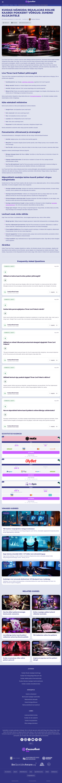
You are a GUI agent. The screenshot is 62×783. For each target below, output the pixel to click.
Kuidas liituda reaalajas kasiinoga (31, 673)
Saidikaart (48, 780)
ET (30, 743)
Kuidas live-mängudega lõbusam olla (31, 675)
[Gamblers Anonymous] (42, 764)
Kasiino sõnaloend (31, 694)
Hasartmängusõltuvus (31, 702)
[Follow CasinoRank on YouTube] (32, 739)
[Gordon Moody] (47, 758)
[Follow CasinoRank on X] (29, 739)
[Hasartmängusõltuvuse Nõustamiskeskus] (31, 758)
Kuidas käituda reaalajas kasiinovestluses (31, 681)
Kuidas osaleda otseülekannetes (31, 684)
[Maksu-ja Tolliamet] (15, 758)
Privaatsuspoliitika (32, 780)
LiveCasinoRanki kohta (31, 715)
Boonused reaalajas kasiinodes (31, 697)
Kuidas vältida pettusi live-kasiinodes (31, 678)
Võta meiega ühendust (31, 723)
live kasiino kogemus (35, 96)
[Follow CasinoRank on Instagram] (25, 739)
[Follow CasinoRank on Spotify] (36, 739)
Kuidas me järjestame (31, 720)
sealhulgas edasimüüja (28, 82)
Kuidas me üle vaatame (31, 718)
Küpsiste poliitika (15, 780)
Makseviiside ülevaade (31, 699)
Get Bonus (31, 452)
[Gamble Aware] (24, 764)
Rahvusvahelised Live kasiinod (31, 705)
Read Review (31, 455)
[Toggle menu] (2, 1)
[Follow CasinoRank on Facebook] (21, 739)
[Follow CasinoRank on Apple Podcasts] (40, 739)
